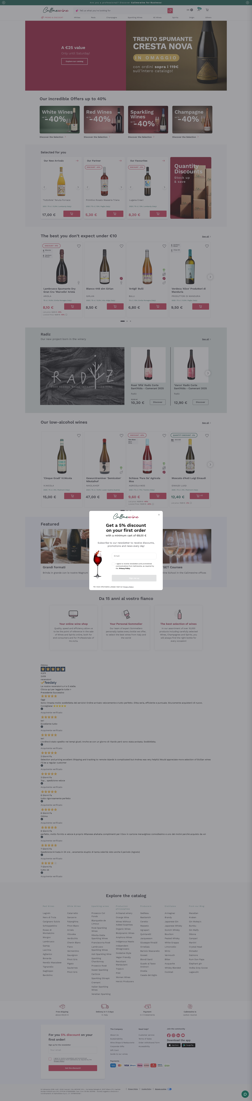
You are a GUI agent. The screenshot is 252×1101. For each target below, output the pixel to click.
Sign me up (134, 578)
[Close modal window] (159, 514)
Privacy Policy (128, 587)
